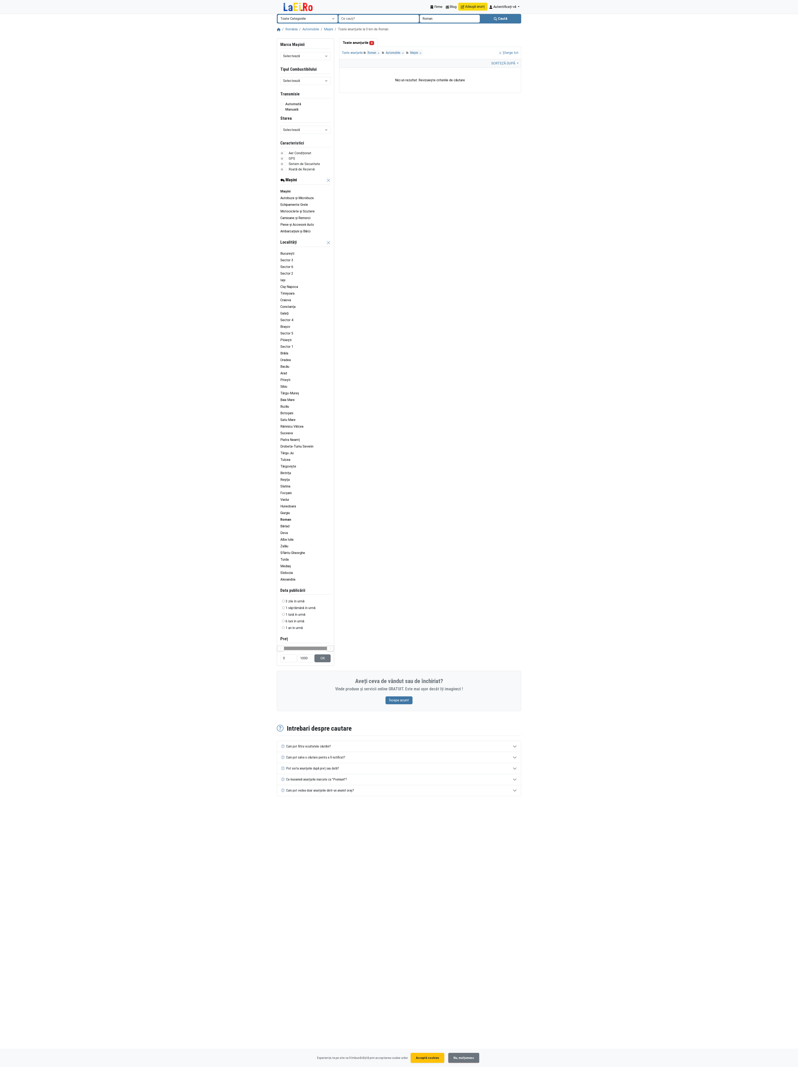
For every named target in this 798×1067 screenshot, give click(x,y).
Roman (372, 53)
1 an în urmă (294, 628)
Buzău (284, 406)
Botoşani (286, 413)
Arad (283, 373)
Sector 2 (286, 273)
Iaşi (282, 280)
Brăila (284, 353)
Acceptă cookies (427, 1058)
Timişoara (287, 293)
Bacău (284, 367)
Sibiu (283, 387)
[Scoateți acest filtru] (328, 180)
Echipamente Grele (294, 205)
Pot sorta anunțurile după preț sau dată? (312, 768)
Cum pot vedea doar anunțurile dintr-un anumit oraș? (320, 790)
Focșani (286, 493)
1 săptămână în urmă (300, 608)
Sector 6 (286, 267)
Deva (284, 533)
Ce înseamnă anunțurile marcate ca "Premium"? (316, 779)
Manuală (291, 109)
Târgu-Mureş (289, 393)
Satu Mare (288, 420)
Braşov (285, 327)
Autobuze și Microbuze (297, 198)
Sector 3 (286, 260)
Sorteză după (503, 63)
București (287, 253)
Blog (453, 7)
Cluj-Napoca (289, 287)
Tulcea (285, 460)
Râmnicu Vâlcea (291, 426)
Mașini (328, 29)
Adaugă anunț (474, 7)
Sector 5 (286, 333)
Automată (293, 104)
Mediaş (285, 566)
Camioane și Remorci (295, 218)
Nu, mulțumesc (463, 1058)
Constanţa (288, 307)
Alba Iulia (286, 540)
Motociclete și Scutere (297, 211)
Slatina (285, 486)
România (291, 29)
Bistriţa (285, 473)
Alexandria (287, 579)
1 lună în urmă (295, 615)
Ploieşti (286, 340)
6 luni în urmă (295, 621)
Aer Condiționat (300, 153)
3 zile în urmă (295, 601)
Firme (437, 7)
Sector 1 (286, 347)
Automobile (310, 29)
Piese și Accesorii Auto (297, 225)
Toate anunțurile (357, 43)
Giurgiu (285, 513)
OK (322, 658)
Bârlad (284, 526)
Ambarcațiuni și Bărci (295, 231)
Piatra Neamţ (290, 440)
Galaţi (284, 313)
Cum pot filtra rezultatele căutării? (308, 746)
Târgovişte (288, 466)
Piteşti (285, 380)
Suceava (286, 433)
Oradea (285, 360)
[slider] (280, 648)
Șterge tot (510, 53)
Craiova (285, 300)
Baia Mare (287, 400)
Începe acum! (399, 700)
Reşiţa (285, 480)
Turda (284, 559)
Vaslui (284, 500)
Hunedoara (288, 506)
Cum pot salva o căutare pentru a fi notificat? (315, 757)
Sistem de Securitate (304, 164)
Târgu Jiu (287, 453)
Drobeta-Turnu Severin (296, 446)
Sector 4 (286, 320)
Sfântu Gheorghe (292, 553)
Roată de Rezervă (302, 169)
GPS (292, 158)
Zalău (284, 546)
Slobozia (286, 573)
